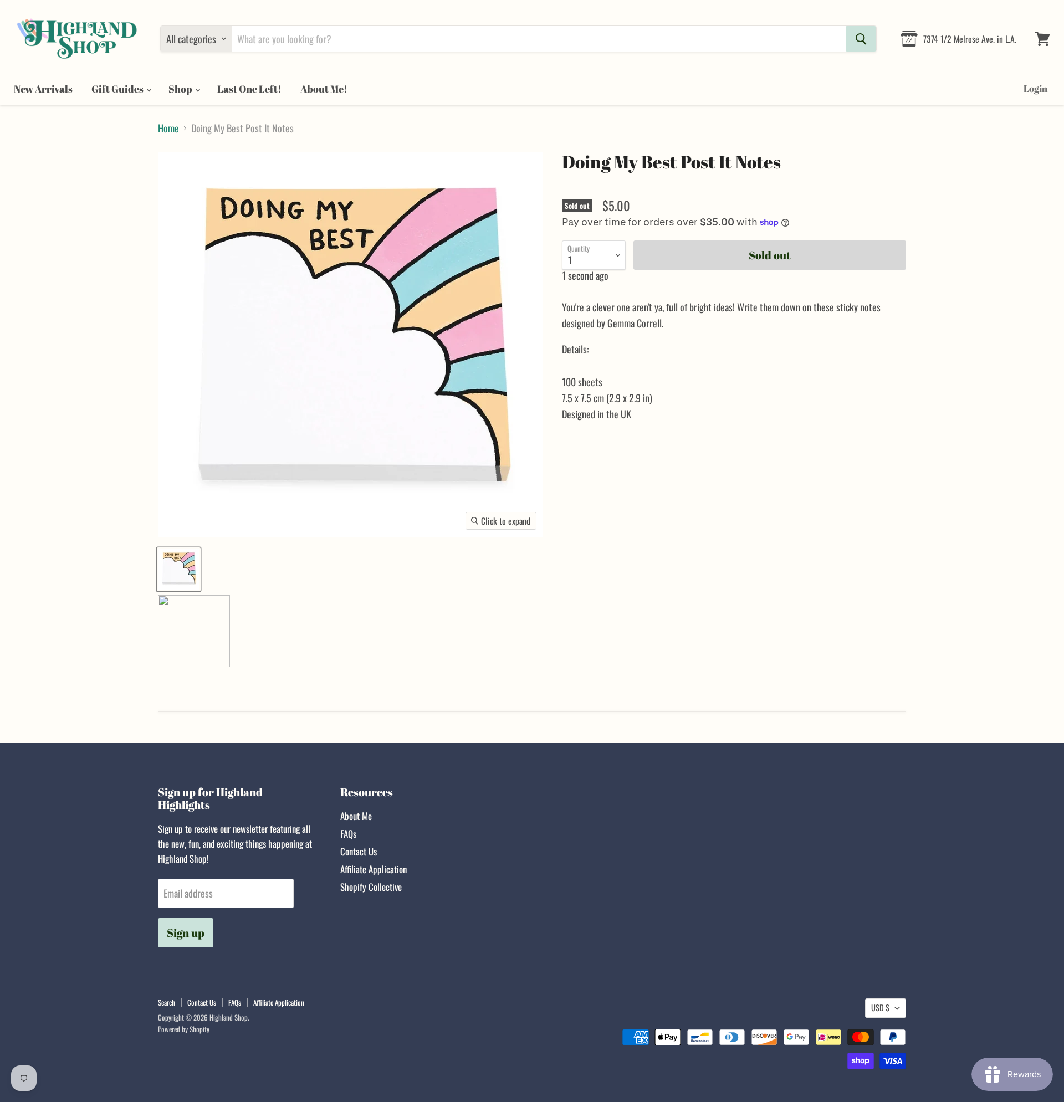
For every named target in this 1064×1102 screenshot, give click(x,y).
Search (166, 1002)
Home (168, 128)
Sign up (185, 932)
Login (1035, 88)
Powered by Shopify (183, 1028)
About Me (356, 816)
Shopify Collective (371, 887)
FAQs (348, 833)
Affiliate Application (373, 869)
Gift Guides (118, 88)
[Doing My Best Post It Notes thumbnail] (179, 569)
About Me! (323, 88)
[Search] (861, 39)
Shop (181, 88)
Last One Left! (249, 88)
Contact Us (358, 851)
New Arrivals (43, 88)
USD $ (880, 1007)
